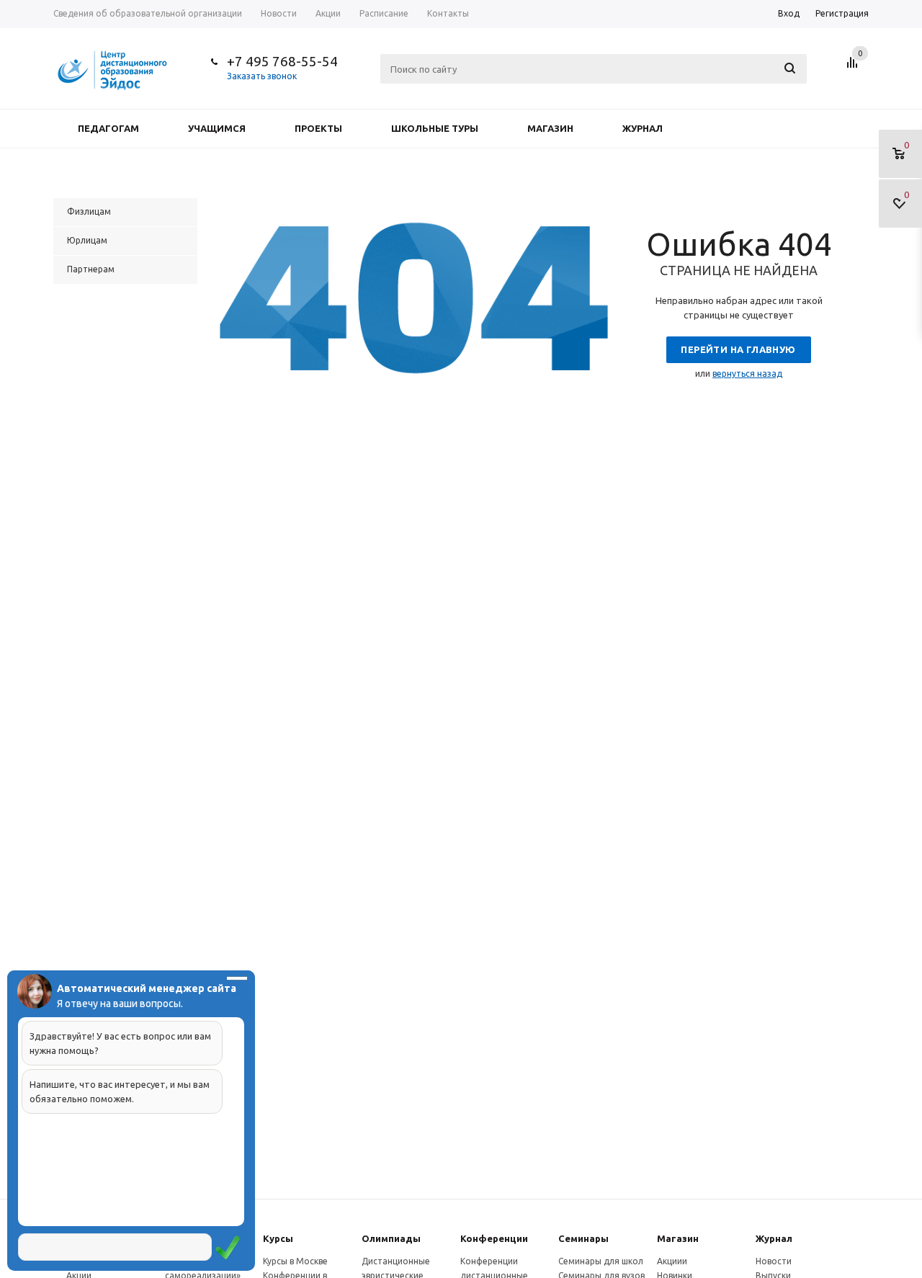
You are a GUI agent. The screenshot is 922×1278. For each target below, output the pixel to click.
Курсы (278, 1238)
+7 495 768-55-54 (282, 61)
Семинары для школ (600, 1261)
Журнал (642, 128)
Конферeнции (494, 1238)
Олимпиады (391, 1238)
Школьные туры (434, 128)
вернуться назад (747, 373)
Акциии (672, 1261)
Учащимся (217, 128)
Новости (774, 1261)
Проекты (318, 128)
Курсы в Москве (295, 1261)
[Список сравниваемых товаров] (854, 68)
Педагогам (108, 128)
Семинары (583, 1238)
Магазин (550, 128)
